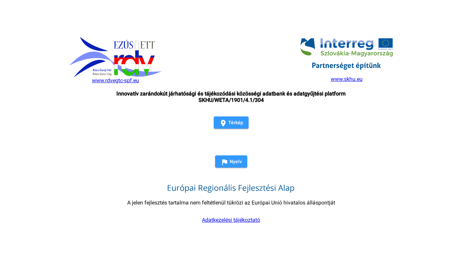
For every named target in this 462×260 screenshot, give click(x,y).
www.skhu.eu (347, 79)
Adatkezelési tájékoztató (231, 220)
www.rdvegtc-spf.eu (115, 80)
